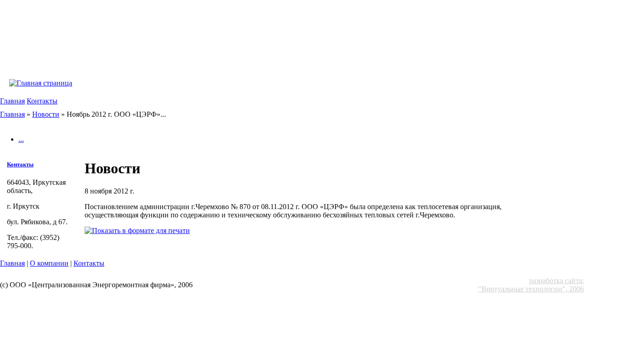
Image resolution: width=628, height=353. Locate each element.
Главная (12, 101)
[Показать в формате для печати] (137, 230)
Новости (45, 114)
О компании (49, 263)
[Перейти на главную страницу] (40, 83)
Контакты (42, 101)
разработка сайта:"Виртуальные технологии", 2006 (531, 285)
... (21, 139)
